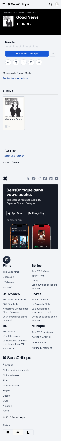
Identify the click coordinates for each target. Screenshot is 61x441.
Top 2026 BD (10, 331)
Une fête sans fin (12, 336)
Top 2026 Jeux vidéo (14, 299)
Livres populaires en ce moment (44, 318)
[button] (56, 4)
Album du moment (42, 347)
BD (5, 326)
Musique (38, 326)
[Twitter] (28, 179)
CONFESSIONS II (41, 337)
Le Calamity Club (41, 304)
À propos (8, 365)
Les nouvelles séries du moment (44, 286)
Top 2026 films (11, 271)
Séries (37, 266)
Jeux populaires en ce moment (15, 318)
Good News (31, 13)
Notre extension (11, 375)
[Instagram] (39, 179)
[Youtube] (56, 179)
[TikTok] (45, 179)
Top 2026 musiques (42, 332)
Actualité (7, 287)
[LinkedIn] (50, 179)
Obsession (8, 276)
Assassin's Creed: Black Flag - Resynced (15, 310)
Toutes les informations (15, 78)
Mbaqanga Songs (13, 119)
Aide (5, 380)
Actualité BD (9, 348)
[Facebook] (33, 179)
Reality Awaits (39, 342)
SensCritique (8, 13)
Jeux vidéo (11, 294)
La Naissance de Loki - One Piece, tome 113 (15, 342)
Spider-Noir (38, 275)
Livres (36, 294)
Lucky (35, 280)
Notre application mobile (16, 370)
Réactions (10, 151)
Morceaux (20, 13)
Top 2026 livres (40, 299)
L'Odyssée (8, 282)
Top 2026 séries (40, 271)
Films (7, 266)
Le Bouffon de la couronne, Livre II (41, 310)
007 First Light (10, 304)
